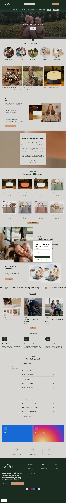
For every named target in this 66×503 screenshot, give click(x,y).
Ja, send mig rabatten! (42, 256)
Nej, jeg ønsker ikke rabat (42, 259)
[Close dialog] (50, 241)
